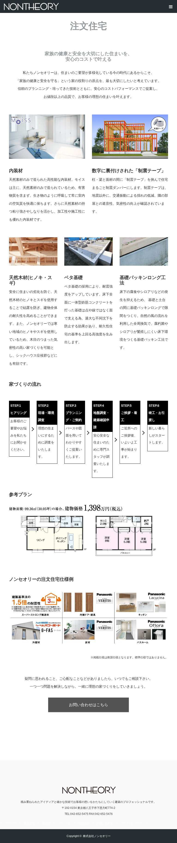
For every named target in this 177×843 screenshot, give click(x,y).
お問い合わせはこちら (88, 705)
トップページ (8, 823)
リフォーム (64, 823)
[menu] (170, 6)
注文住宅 (29, 823)
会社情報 (83, 823)
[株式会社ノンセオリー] (31, 6)
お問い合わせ (105, 823)
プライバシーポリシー (134, 823)
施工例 (46, 823)
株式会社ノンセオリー (97, 836)
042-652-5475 (79, 814)
